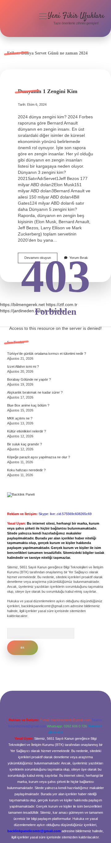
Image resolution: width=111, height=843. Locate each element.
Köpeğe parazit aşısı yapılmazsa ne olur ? (38, 457)
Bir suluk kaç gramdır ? (24, 444)
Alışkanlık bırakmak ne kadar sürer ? (35, 392)
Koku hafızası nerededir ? (26, 470)
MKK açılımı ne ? (19, 418)
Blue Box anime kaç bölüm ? (28, 405)
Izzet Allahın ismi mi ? (23, 366)
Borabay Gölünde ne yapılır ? (29, 379)
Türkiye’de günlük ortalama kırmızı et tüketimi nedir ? (46, 353)
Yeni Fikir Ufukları (76, 15)
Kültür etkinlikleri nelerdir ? (26, 431)
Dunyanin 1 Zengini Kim (47, 91)
